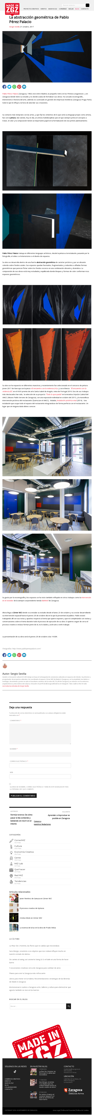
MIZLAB (71, 9)
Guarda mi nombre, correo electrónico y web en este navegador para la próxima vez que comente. (39, 788)
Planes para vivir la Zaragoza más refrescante (27, 973)
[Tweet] (9, 87)
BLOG (77, 9)
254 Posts (17, 854)
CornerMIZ (19, 840)
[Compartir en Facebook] (4, 87)
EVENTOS (44, 9)
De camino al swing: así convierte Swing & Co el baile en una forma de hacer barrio (46, 1096)
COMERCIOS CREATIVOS (12, 1079)
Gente (17, 857)
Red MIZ (18, 875)
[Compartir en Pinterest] (19, 87)
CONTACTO (85, 9)
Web (11, 772)
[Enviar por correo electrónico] (24, 87)
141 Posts (17, 866)
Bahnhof (45, 600)
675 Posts (17, 878)
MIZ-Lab (18, 863)
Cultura (18, 846)
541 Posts (17, 883)
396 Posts (17, 860)
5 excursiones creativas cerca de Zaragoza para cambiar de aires (35, 968)
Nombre (14, 749)
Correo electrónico (19, 761)
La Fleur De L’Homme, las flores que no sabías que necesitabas (34, 946)
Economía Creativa (24, 852)
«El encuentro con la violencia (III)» (44, 388)
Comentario (15, 721)
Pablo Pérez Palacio (10, 94)
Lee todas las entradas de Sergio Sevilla (15, 686)
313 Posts (17, 872)
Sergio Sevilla (14, 27)
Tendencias (20, 881)
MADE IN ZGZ (52, 9)
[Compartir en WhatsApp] (14, 87)
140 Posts (17, 842)
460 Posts (17, 848)
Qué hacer (19, 869)
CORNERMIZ (63, 9)
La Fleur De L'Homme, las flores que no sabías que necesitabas (47, 1073)
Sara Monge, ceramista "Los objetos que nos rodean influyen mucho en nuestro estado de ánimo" (47, 1084)
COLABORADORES (11, 1087)
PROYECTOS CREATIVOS (31, 9)
